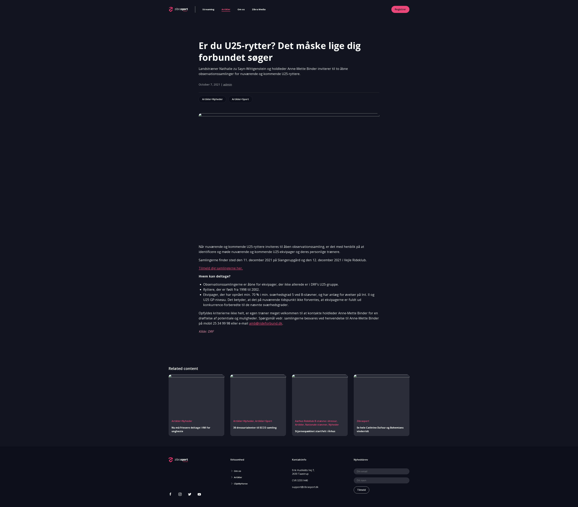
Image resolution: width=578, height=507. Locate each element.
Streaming (208, 9)
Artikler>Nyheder (212, 99)
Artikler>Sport (240, 99)
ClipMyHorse (241, 483)
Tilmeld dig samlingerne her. (221, 268)
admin (227, 84)
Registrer (400, 9)
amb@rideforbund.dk (265, 323)
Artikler (226, 9)
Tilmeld (361, 490)
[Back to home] (178, 9)
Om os (241, 9)
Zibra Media (259, 9)
